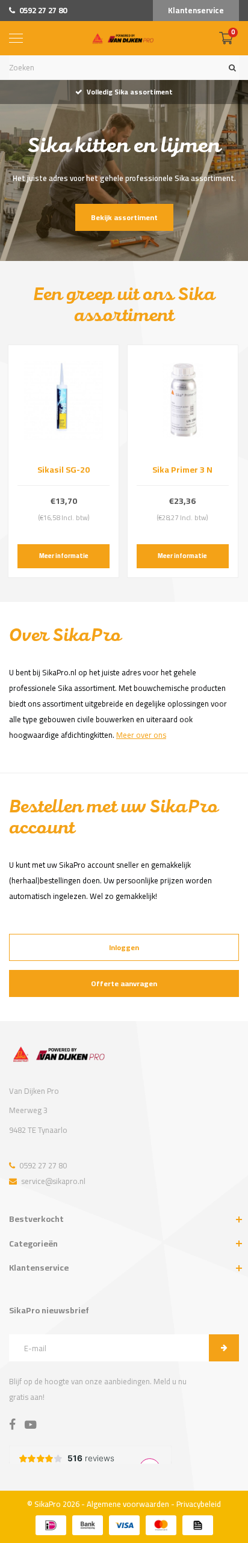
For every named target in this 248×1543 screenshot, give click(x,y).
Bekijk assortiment (124, 217)
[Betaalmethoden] (51, 1525)
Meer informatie (63, 556)
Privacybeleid (198, 1504)
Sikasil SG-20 (63, 469)
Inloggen (124, 947)
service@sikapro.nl (53, 1181)
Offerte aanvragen (124, 983)
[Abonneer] (224, 1347)
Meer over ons (141, 735)
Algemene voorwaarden (128, 1504)
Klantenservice (196, 10)
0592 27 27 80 (43, 10)
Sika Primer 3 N (182, 469)
